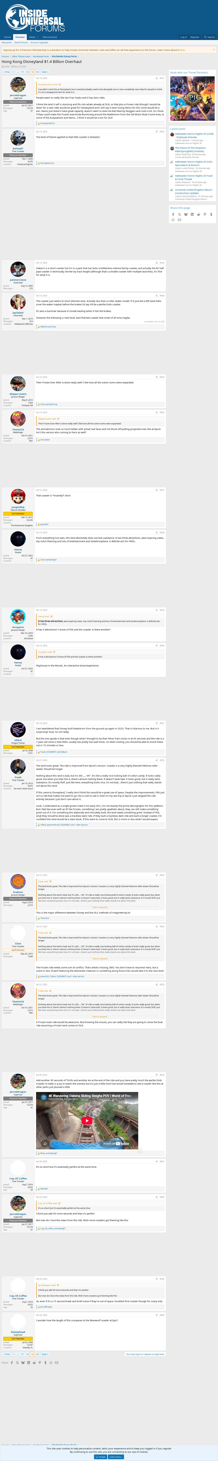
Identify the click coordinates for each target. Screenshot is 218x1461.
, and (53, 752)
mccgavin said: (45, 651)
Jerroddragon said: (47, 1285)
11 (22, 71)
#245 (162, 377)
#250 (162, 645)
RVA (31, 440)
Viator (7, 66)
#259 (162, 1279)
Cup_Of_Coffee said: (47, 1203)
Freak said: (43, 881)
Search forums (21, 42)
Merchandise (50, 37)
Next (44, 71)
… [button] (18, 71)
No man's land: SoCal (23, 788)
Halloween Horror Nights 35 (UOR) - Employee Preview (194, 135)
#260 (162, 1315)
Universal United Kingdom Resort (191, 199)
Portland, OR (27, 405)
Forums (19, 37)
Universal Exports (25, 164)
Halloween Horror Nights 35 (188, 143)
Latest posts (177, 129)
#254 (162, 926)
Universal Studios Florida (187, 157)
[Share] (156, 78)
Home (7, 37)
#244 (162, 295)
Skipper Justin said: (47, 418)
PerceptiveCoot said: (48, 84)
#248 (162, 532)
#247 (162, 490)
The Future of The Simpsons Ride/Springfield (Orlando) (190, 149)
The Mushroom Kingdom (22, 525)
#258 (162, 1197)
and (48, 326)
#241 (162, 78)
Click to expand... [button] (100, 907)
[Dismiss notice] (213, 50)
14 (37, 71)
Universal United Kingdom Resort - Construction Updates (194, 191)
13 (32, 71)
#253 (162, 875)
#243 (162, 262)
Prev (7, 71)
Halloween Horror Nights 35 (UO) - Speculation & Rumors (194, 163)
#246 (162, 412)
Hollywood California (23, 324)
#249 (162, 610)
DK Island (28, 638)
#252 (162, 760)
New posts (7, 42)
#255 (162, 984)
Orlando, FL (28, 1347)
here (182, 49)
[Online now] (18, 91)
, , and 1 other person (64, 825)
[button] (33, 37)
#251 (162, 723)
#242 (162, 131)
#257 (162, 1161)
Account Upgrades (39, 42)
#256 (162, 1075)
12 (27, 71)
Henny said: (43, 616)
